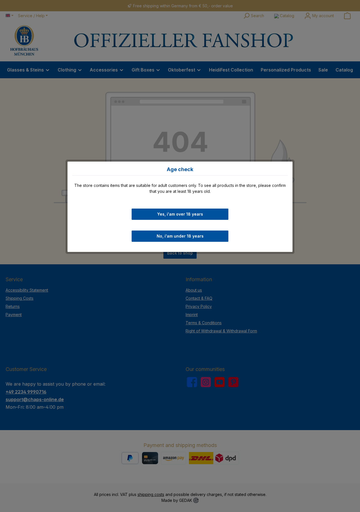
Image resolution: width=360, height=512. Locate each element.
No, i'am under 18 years (180, 236)
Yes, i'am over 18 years (180, 213)
